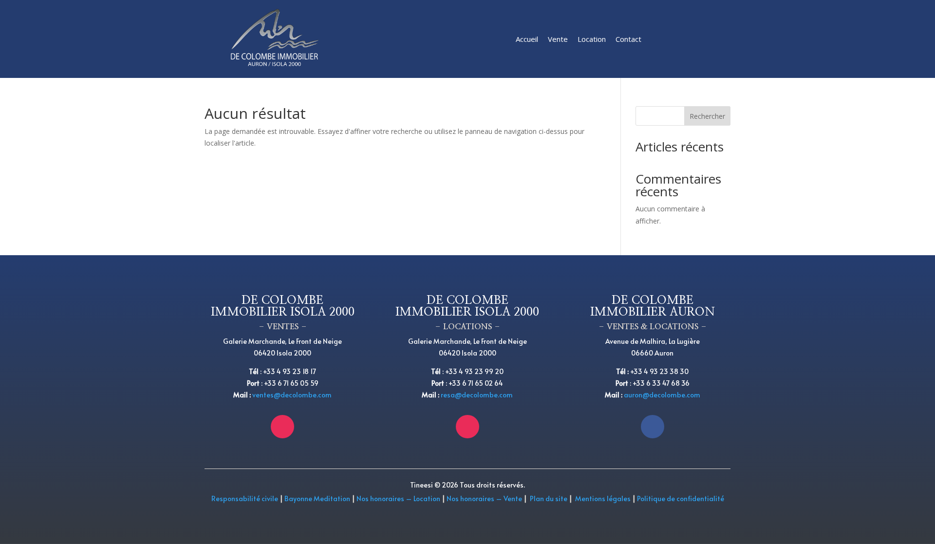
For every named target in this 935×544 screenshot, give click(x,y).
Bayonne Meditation (316, 498)
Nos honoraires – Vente (485, 498)
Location (592, 39)
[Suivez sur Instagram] (282, 426)
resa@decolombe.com (477, 394)
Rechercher (707, 116)
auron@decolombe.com (662, 394)
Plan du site (548, 498)
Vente (558, 39)
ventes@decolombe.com (292, 394)
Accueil (527, 39)
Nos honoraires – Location (398, 498)
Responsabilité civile (244, 498)
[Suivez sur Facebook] (652, 426)
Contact (628, 39)
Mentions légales (603, 498)
